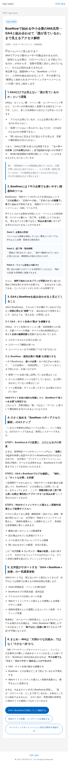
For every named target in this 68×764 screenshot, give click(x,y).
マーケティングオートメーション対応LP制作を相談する (34, 729)
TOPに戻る (60, 4)
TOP (4, 13)
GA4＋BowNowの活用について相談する (27, 710)
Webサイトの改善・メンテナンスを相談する (28, 719)
